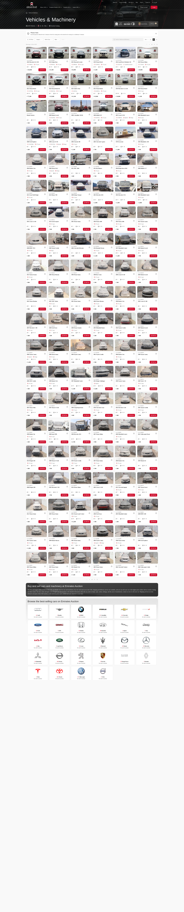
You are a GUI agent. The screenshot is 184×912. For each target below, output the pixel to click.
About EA (115, 2)
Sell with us (131, 2)
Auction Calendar (122, 2)
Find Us (141, 2)
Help (137, 2)
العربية (155, 2)
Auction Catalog (55, 26)
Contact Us (148, 2)
